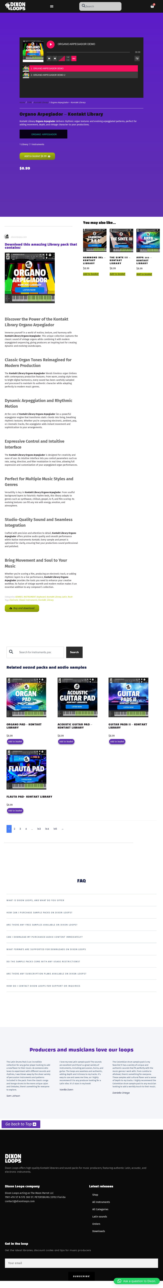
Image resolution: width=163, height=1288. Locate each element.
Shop (95, 1194)
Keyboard (41, 597)
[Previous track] (49, 58)
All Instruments (101, 1202)
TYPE (29, 102)
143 (39, 828)
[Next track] (54, 58)
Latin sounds (99, 1216)
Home (22, 102)
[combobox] (100, 6)
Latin (64, 597)
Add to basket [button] (91, 274)
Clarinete (14, 600)
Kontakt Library (41, 102)
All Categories (100, 1209)
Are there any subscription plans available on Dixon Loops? (46, 974)
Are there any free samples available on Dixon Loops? (42, 925)
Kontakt (42, 600)
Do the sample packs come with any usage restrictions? (43, 961)
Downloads (98, 1231)
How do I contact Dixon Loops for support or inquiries (43, 986)
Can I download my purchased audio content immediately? (45, 937)
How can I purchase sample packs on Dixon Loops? (39, 912)
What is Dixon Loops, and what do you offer (35, 900)
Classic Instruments (28, 600)
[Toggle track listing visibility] (137, 58)
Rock (70, 597)
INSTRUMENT (30, 597)
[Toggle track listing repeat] (73, 58)
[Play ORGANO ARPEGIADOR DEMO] (51, 44)
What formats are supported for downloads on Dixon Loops (46, 949)
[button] (51, 6)
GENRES (19, 597)
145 (55, 828)
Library (50, 600)
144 (47, 828)
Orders (96, 1223)
